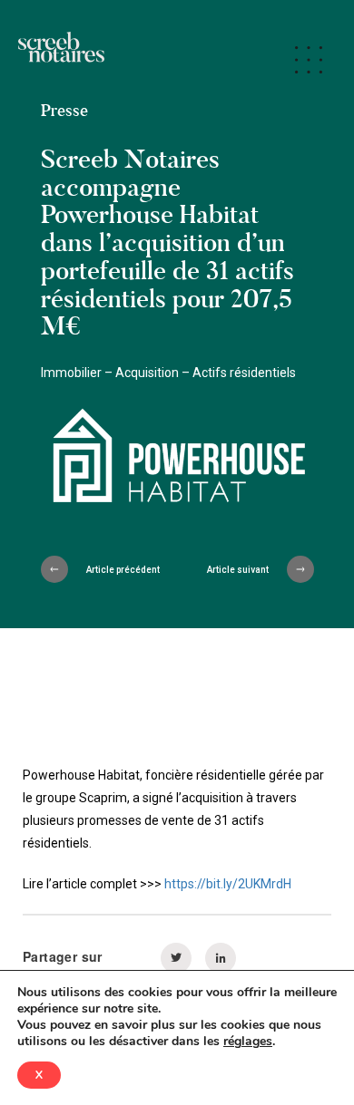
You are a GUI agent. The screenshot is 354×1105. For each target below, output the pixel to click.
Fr (254, 49)
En (16, 68)
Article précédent (123, 570)
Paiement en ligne (140, 49)
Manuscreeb (43, 49)
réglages (247, 1041)
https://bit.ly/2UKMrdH (227, 884)
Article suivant (238, 570)
